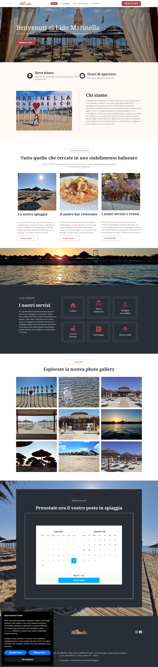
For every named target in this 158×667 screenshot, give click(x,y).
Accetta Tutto (15, 652)
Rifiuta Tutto (39, 652)
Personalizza (27, 659)
